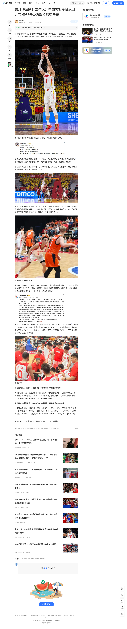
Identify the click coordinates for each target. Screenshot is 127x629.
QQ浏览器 (66, 615)
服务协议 (31, 615)
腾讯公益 (60, 615)
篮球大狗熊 (18, 447)
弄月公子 (17, 492)
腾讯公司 (44, 623)
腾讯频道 (72, 615)
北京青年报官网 (19, 537)
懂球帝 (17, 522)
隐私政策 (37, 615)
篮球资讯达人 (19, 477)
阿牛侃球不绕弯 (19, 462)
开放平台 (43, 615)
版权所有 (49, 623)
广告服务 (48, 615)
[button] (107, 16)
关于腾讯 (17, 615)
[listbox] (46, 493)
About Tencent (24, 615)
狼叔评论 (17, 507)
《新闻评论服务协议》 (39, 558)
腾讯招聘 (54, 615)
